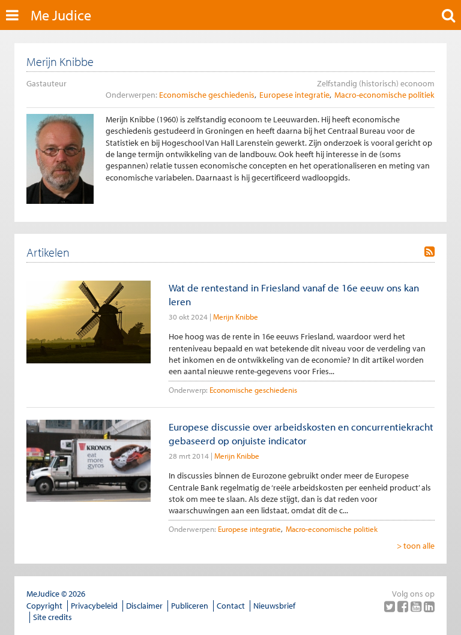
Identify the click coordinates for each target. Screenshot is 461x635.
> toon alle (416, 545)
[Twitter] (390, 606)
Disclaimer (144, 605)
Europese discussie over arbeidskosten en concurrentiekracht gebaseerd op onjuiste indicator (301, 433)
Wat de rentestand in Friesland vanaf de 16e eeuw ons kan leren (294, 294)
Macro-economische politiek (384, 94)
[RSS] (429, 252)
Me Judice (61, 15)
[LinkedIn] (429, 606)
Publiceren (189, 605)
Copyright (44, 605)
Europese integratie (294, 94)
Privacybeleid (94, 605)
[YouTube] (417, 606)
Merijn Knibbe (235, 316)
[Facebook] (404, 606)
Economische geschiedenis (207, 94)
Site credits (52, 617)
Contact (231, 605)
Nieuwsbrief (274, 605)
